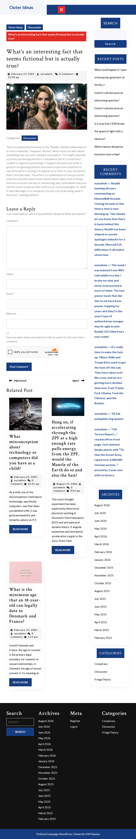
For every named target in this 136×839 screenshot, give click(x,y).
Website (11, 313)
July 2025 (100, 598)
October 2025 (102, 583)
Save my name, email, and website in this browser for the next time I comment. (45, 339)
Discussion (34, 27)
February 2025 (103, 637)
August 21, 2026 (66, 483)
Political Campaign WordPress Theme (58, 834)
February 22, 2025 (25, 630)
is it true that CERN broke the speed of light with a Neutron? (109, 131)
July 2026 (100, 513)
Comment (12, 220)
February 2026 (103, 552)
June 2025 (100, 606)
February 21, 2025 (22, 74)
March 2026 (101, 544)
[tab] (61, 9)
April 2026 (100, 536)
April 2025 (100, 622)
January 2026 (102, 559)
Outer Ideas (21, 7)
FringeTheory (102, 679)
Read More (22, 530)
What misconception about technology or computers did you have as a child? (23, 452)
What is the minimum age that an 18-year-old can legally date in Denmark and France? (25, 605)
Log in (73, 726)
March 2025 (101, 630)
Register (75, 721)
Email (10, 293)
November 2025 (104, 575)
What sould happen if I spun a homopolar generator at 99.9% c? (110, 77)
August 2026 (102, 505)
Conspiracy (101, 663)
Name (10, 274)
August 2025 (102, 591)
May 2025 (100, 614)
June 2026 (100, 520)
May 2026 (100, 528)
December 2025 (103, 567)
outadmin (46, 74)
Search (110, 23)
